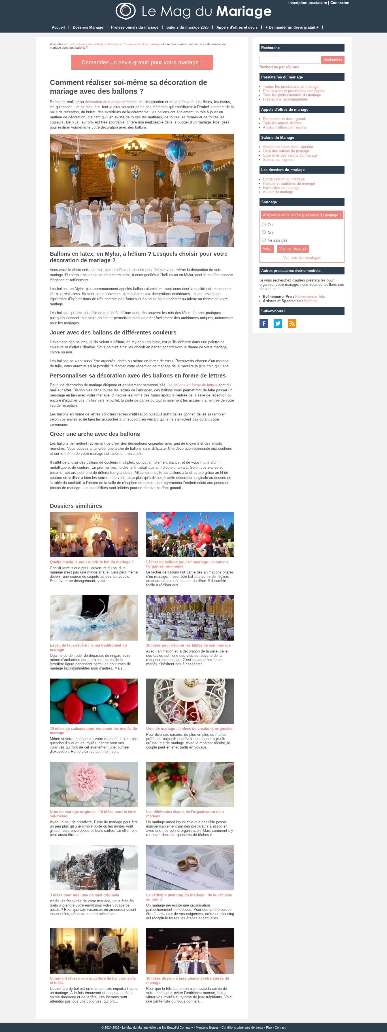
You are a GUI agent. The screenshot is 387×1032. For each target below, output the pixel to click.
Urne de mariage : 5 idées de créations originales (189, 728)
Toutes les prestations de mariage (290, 86)
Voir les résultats (293, 248)
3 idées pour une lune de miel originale (84, 895)
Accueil (58, 27)
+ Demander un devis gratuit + (292, 27)
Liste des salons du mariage (286, 151)
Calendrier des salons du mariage (290, 155)
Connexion (339, 3)
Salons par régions (278, 159)
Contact (280, 1027)
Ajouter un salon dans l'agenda (288, 147)
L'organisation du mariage (284, 179)
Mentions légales (207, 1027)
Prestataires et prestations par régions (294, 91)
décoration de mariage (103, 102)
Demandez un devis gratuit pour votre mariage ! (142, 62)
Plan (269, 1027)
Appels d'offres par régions (285, 127)
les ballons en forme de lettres (192, 385)
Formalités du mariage (281, 187)
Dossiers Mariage (88, 27)
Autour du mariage (278, 192)
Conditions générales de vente (242, 1027)
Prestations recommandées (285, 99)
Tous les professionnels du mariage (292, 95)
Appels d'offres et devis (237, 27)
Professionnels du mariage (134, 27)
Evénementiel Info (310, 297)
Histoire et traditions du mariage (289, 183)
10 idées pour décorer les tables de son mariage (188, 645)
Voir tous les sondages (302, 257)
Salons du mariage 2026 (187, 27)
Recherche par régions (279, 67)
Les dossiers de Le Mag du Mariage (94, 44)
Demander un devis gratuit (284, 119)
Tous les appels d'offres (282, 123)
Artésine (310, 301)
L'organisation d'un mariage (141, 44)
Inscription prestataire (307, 3)
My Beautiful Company (177, 1027)
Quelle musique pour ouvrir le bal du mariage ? (92, 562)
